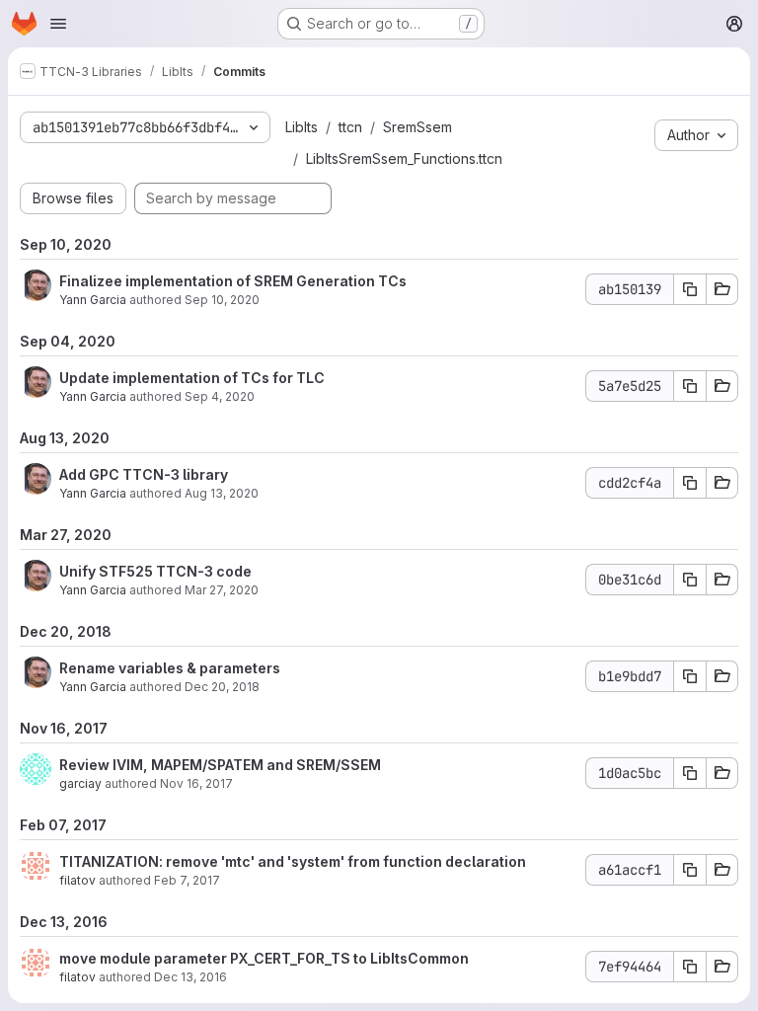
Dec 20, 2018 (222, 686)
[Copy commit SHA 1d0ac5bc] (690, 773)
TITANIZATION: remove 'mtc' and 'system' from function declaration (292, 861)
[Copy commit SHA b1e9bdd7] (690, 676)
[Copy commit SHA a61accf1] (690, 870)
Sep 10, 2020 (222, 299)
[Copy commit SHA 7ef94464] (690, 966)
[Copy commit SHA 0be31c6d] (690, 579)
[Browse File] (722, 289)
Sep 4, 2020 (220, 396)
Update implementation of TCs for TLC (192, 377)
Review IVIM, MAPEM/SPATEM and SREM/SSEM (220, 764)
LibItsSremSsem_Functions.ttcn (404, 158)
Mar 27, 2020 (222, 590)
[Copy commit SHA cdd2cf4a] (690, 483)
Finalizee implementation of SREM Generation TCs (233, 280)
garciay (80, 783)
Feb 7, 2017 (187, 880)
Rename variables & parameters (169, 668)
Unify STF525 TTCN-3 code (155, 571)
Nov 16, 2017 (196, 783)
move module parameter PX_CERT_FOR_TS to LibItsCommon (264, 958)
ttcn (350, 126)
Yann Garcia (92, 299)
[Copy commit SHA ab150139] (690, 289)
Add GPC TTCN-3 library (143, 474)
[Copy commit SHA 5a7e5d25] (690, 386)
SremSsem (417, 126)
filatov (77, 880)
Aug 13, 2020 (222, 493)
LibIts (301, 126)
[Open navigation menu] (58, 23)
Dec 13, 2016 (190, 977)
